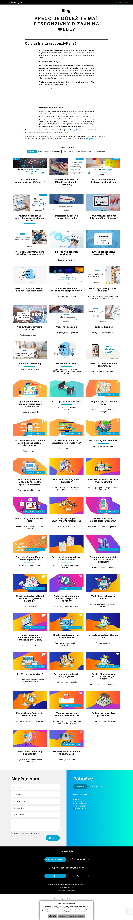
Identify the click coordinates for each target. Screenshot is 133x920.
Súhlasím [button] (52, 916)
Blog (66, 10)
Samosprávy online (99, 151)
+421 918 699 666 (80, 806)
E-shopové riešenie (68, 151)
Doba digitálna (56, 151)
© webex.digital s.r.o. (66, 887)
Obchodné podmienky (72, 884)
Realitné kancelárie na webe (84, 151)
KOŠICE (80, 786)
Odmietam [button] (62, 916)
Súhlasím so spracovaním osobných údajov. (26, 833)
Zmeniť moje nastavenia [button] (76, 916)
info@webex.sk (77, 859)
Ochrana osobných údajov (56, 884)
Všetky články (32, 151)
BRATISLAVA (98, 786)
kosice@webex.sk (80, 808)
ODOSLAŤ (53, 838)
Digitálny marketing (43, 151)
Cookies (82, 884)
